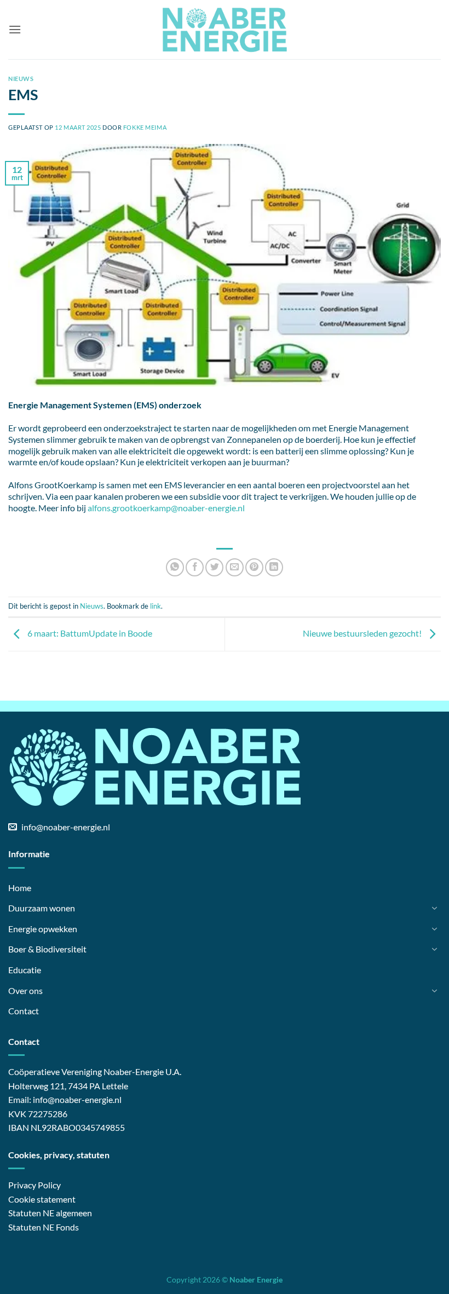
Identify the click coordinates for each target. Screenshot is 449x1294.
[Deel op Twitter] (214, 567)
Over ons (25, 990)
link (155, 606)
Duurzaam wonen (41, 908)
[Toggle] (434, 908)
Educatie (24, 969)
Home (19, 887)
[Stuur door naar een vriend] (235, 567)
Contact (23, 1011)
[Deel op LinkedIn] (274, 567)
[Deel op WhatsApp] (175, 567)
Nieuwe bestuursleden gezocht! (363, 633)
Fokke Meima (144, 127)
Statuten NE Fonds (43, 1227)
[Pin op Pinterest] (254, 567)
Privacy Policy (34, 1185)
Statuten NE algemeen (50, 1213)
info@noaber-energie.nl (77, 1099)
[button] (14, 29)
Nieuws (20, 78)
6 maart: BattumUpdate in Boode (89, 633)
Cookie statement (42, 1199)
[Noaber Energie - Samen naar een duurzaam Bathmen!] (224, 29)
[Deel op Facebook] (195, 567)
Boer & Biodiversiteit (47, 949)
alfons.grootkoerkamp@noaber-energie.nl (166, 507)
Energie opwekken (42, 928)
